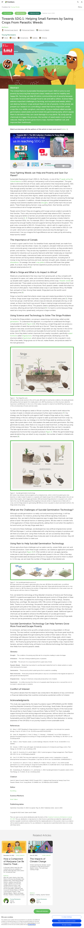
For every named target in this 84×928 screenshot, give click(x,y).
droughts (44, 203)
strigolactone (27, 336)
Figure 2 (49, 432)
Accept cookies (66, 925)
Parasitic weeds (65, 281)
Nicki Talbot (14, 799)
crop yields (40, 262)
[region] (42, 921)
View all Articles (42, 911)
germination (14, 322)
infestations (14, 262)
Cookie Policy (31, 924)
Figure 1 (29, 324)
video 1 (64, 129)
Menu (80, 7)
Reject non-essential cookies (66, 921)
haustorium (27, 338)
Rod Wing (13, 791)
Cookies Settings (67, 917)
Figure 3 (30, 552)
